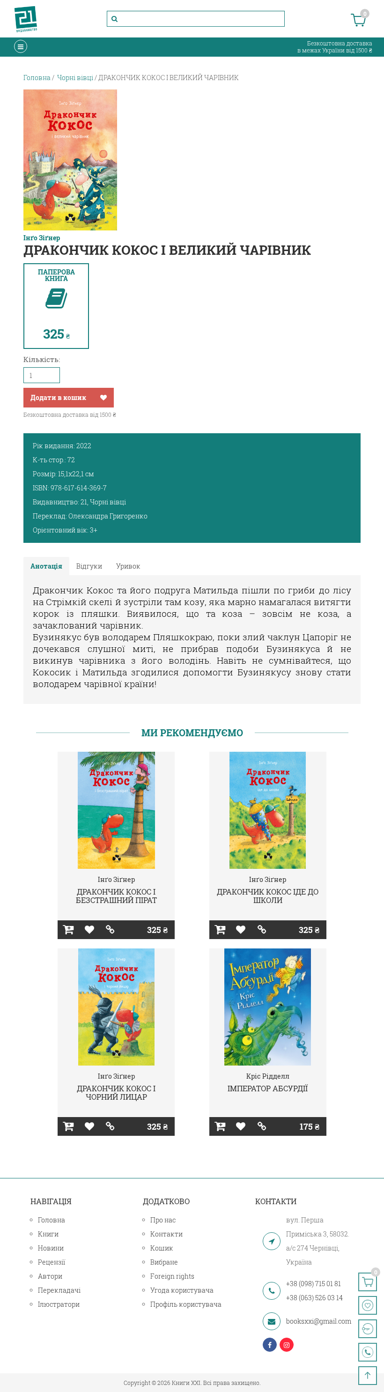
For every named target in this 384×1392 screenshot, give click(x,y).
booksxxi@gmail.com (318, 1321)
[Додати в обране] (103, 397)
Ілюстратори (59, 1304)
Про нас (163, 1219)
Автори (50, 1276)
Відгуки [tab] (89, 566)
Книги (48, 1233)
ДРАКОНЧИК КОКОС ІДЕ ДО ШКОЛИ (267, 896)
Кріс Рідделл (267, 1076)
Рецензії (51, 1262)
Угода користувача (182, 1290)
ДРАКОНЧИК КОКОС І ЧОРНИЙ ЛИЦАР (116, 1092)
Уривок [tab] (128, 566)
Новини (51, 1248)
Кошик (161, 1248)
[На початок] (367, 1375)
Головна (51, 1219)
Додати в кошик (58, 397)
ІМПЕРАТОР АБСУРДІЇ (268, 1088)
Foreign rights (172, 1276)
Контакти (166, 1233)
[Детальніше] (110, 929)
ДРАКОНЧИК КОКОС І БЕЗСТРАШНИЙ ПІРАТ (116, 896)
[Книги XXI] (26, 19)
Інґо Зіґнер (41, 238)
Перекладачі (59, 1290)
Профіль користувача (186, 1304)
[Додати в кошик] (68, 929)
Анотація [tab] (46, 566)
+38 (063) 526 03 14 (314, 1297)
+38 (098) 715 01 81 (313, 1283)
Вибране (164, 1262)
